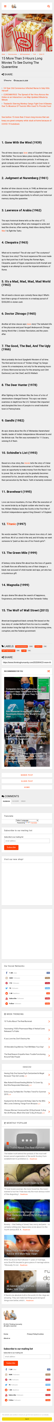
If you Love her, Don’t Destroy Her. (25, 1183)
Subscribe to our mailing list (13, 837)
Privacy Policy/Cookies (35, 1334)
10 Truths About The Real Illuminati (26, 1147)
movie (27, 463)
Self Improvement (25, 54)
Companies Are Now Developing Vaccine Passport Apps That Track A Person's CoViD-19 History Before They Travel (25, 691)
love (25, 153)
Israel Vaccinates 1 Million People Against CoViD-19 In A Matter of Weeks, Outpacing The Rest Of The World (26, 736)
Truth (34, 54)
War (3, 231)
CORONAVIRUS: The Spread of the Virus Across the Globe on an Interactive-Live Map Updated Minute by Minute (25, 97)
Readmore (33, 1159)
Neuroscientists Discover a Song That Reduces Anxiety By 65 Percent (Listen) (27, 1215)
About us (7, 1338)
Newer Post (27, 775)
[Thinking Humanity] (13, 7)
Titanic (11, 524)
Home (3, 54)
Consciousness (12, 54)
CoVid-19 (41, 54)
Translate (33, 823)
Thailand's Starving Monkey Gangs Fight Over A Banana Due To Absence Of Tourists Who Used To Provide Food (26, 104)
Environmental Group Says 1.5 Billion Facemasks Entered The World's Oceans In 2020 (26, 714)
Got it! (27, 1419)
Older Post (27, 781)
